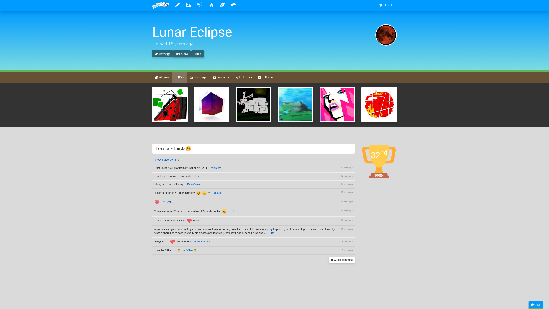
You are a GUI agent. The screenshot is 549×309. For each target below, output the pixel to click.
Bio (181, 77)
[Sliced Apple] (379, 104)
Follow (183, 54)
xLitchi (167, 202)
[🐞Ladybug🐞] (170, 104)
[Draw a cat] (295, 104)
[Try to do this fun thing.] (253, 104)
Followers (245, 77)
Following (268, 77)
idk (197, 220)
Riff (272, 233)
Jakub (217, 192)
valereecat (216, 168)
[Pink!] (337, 104)
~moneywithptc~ (200, 241)
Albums (163, 77)
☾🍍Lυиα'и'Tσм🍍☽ (187, 250)
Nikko (234, 211)
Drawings (199, 77)
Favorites (222, 77)
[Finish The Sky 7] (212, 104)
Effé (197, 176)
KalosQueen (194, 184)
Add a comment (343, 259)
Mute (197, 54)
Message (164, 54)
